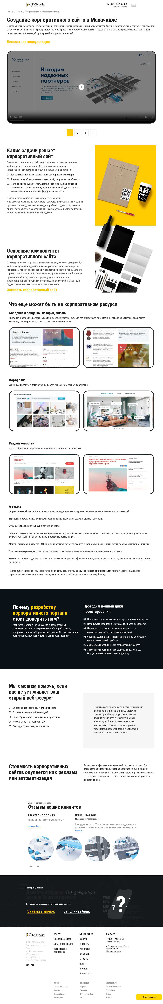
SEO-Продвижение (63, 943)
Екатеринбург (111, 983)
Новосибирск (59, 994)
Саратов (83, 986)
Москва (57, 983)
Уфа (81, 998)
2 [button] (77, 132)
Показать (79, 830)
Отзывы (84, 958)
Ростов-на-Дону (87, 994)
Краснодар (84, 983)
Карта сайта (86, 973)
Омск (108, 994)
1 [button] (70, 132)
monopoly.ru (34, 826)
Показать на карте (113, 951)
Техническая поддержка (60, 950)
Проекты (84, 943)
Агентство (85, 948)
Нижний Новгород (113, 986)
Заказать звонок (120, 6)
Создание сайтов (62, 938)
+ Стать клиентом (149, 997)
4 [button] (93, 132)
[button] (30, 866)
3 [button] (85, 132)
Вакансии (84, 953)
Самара (109, 998)
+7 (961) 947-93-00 (117, 3)
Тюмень (83, 990)
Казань (57, 990)
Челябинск (110, 990)
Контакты (85, 968)
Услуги (83, 938)
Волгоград (58, 998)
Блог (82, 963)
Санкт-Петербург (61, 986)
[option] (81, 87)
